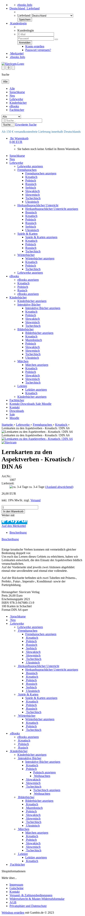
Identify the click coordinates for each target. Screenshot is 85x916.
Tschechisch (33, 198)
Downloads (28, 403)
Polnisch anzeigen (44, 772)
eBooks (14, 106)
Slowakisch (32, 191)
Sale (39, 403)
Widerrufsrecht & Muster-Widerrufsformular (36, 898)
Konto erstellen (34, 46)
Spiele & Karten (27, 233)
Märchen (22, 361)
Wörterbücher (26, 255)
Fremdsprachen (27, 170)
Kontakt (14, 403)
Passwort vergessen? (38, 50)
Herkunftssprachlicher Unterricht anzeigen (51, 208)
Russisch (30, 184)
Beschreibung (18, 532)
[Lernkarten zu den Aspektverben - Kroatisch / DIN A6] (37, 438)
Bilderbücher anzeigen (39, 333)
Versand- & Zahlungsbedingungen (30, 895)
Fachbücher (16, 109)
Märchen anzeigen (36, 364)
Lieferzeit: (8, 483)
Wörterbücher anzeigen (39, 258)
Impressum (16, 884)
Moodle (46, 403)
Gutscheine (16, 888)
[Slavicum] (13, 63)
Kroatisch (31, 177)
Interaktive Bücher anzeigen (42, 308)
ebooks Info (24, 4)
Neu (12, 95)
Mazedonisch (33, 340)
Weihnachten (41, 776)
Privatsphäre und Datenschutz (28, 906)
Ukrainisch (32, 201)
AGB (12, 902)
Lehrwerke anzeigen (30, 166)
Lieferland (23, 15)
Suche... (8, 124)
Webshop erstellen (13, 912)
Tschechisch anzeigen (46, 790)
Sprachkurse (17, 92)
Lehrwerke (16, 99)
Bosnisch (31, 212)
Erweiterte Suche (26, 124)
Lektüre (22, 386)
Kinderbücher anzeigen (31, 301)
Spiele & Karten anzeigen (41, 237)
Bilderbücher (25, 329)
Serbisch (30, 187)
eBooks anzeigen (28, 279)
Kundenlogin (18, 23)
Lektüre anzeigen (36, 389)
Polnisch (30, 180)
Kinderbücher (18, 102)
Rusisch (22, 290)
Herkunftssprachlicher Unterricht (37, 205)
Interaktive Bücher (29, 304)
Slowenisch (32, 194)
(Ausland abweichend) (59, 487)
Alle (12, 88)
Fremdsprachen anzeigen (40, 173)
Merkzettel (16, 53)
